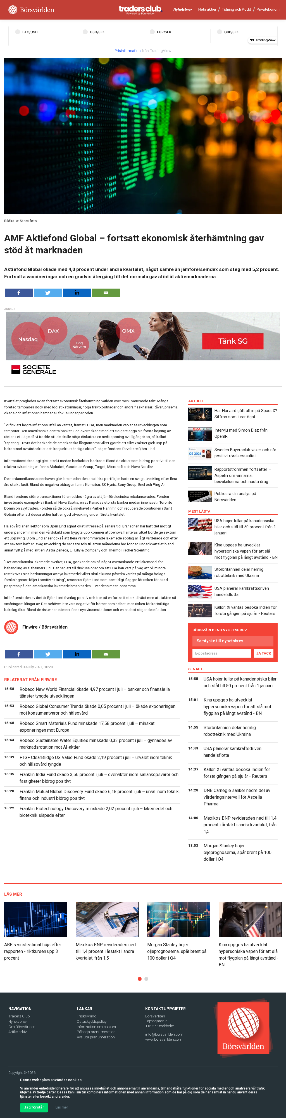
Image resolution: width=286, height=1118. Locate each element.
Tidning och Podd (236, 9)
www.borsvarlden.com (163, 1039)
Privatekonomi (268, 9)
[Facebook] (19, 293)
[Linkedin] (77, 293)
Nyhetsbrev (182, 9)
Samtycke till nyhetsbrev (220, 640)
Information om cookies (96, 1027)
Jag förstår (34, 1107)
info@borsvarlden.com (164, 1034)
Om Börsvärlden (21, 1027)
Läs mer (62, 1107)
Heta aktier (207, 9)
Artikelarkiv (17, 1032)
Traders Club (19, 1016)
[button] (139, 979)
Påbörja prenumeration (96, 1032)
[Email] (106, 293)
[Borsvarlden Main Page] (31, 10)
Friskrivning (86, 1016)
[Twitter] (48, 293)
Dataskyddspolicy (91, 1021)
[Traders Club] (141, 10)
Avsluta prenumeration (96, 1037)
